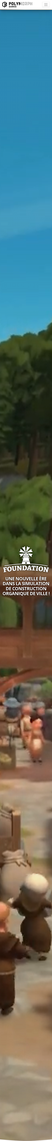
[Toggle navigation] (46, 4)
